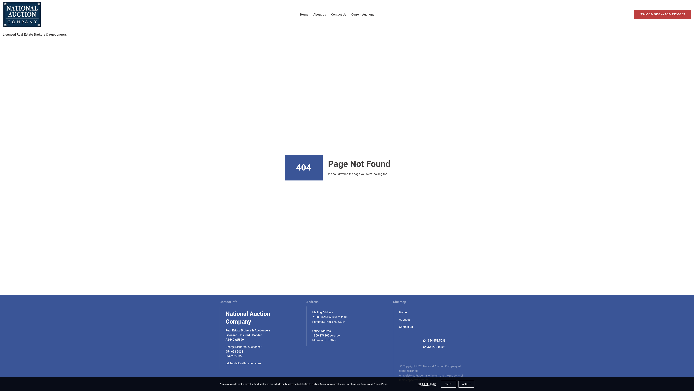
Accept (466, 384)
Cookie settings (427, 384)
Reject (449, 384)
